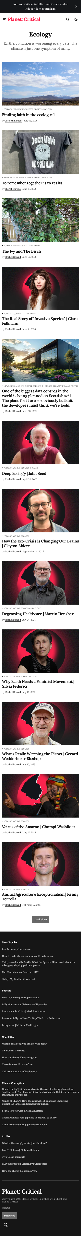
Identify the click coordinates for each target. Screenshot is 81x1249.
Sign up (6, 1207)
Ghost (58, 1199)
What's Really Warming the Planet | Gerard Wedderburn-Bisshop (40, 756)
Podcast (8, 314)
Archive (38, 109)
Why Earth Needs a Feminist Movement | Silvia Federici (38, 684)
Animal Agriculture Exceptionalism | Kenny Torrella (40, 896)
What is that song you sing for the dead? (24, 1043)
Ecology (8, 109)
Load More (41, 919)
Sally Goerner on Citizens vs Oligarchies (24, 1004)
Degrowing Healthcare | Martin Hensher (38, 613)
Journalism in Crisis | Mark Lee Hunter (24, 1011)
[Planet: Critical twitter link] (5, 1224)
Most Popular (9, 942)
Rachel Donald (13, 256)
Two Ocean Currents (13, 1050)
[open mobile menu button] (4, 19)
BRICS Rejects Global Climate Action (22, 1110)
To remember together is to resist (32, 183)
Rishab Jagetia (13, 188)
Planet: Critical (10, 1201)
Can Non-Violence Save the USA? (20, 972)
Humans (17, 109)
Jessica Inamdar (13, 120)
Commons (47, 109)
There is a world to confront (18, 1064)
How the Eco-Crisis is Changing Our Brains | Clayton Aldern (40, 543)
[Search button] (67, 19)
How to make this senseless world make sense (27, 956)
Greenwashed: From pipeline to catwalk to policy (29, 1117)
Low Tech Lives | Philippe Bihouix (20, 997)
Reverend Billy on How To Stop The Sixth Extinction (31, 1018)
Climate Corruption (34, 386)
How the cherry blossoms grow (19, 1057)
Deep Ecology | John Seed (24, 473)
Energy (48, 386)
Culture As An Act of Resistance (19, 1071)
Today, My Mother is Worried (18, 979)
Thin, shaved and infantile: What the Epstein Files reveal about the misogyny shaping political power (38, 963)
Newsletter (27, 109)
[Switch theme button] (76, 19)
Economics (26, 608)
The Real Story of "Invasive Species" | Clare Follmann (40, 321)
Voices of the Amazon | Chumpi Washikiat (38, 826)
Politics (25, 314)
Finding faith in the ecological (28, 114)
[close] (76, 6)
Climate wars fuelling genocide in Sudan (24, 1124)
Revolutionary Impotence (16, 949)
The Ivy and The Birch (21, 251)
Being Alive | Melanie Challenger (20, 1025)
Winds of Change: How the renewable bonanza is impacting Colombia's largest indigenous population (35, 1102)
